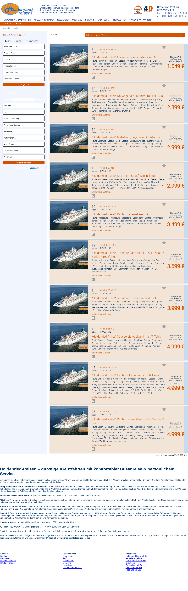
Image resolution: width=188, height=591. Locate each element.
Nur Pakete (33, 41)
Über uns (67, 563)
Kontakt (3, 556)
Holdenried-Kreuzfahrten (137, 556)
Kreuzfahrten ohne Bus (136, 561)
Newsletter (5, 558)
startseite (6, 28)
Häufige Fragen (7, 563)
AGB (65, 558)
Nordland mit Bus (133, 570)
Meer (9, 41)
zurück (8, 23)
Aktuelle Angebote (134, 558)
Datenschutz (68, 561)
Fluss (18, 41)
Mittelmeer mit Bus (134, 568)
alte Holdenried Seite (72, 568)
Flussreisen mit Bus (134, 565)
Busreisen (130, 563)
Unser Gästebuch (8, 561)
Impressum (68, 556)
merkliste (23, 23)
